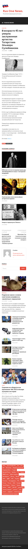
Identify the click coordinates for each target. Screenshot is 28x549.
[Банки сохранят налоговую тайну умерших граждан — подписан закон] (6, 364)
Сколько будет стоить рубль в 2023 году (18, 339)
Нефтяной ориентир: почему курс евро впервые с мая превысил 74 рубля (18, 331)
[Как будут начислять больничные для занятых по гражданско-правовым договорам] (6, 352)
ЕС (18, 472)
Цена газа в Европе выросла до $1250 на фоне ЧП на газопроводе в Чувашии (18, 431)
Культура (4, 28)
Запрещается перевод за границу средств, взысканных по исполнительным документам (19, 320)
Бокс (22, 465)
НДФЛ (8, 478)
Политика (5, 480)
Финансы (4, 292)
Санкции (19, 483)
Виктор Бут (8, 467)
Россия (9, 483)
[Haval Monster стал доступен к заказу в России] (6, 445)
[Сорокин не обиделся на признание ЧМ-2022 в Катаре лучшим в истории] (14, 384)
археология (21, 487)
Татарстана (9, 143)
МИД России (6, 474)
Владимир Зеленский (18, 467)
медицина (10, 491)
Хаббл (9, 487)
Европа (22, 472)
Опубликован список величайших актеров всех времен (12, 197)
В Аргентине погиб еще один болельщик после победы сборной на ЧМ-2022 (19, 412)
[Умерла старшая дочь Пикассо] (14, 220)
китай (20, 489)
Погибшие (17, 478)
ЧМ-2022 (14, 487)
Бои (18, 465)
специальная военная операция (10, 493)
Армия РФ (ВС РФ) (11, 465)
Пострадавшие (12, 480)
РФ (18, 480)
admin (10, 50)
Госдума (14, 470)
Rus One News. (13, 11)
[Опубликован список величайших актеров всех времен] (14, 195)
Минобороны (6, 476)
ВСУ (3, 467)
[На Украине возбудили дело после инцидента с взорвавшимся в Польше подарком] (6, 453)
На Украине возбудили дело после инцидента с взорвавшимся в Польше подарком (19, 451)
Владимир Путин (7, 470)
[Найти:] (14, 268)
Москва (12, 476)
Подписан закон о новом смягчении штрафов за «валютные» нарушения (11, 297)
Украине (19, 485)
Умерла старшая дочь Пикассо (11, 222)
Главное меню (9, 22)
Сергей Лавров (6, 485)
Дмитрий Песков (7, 472)
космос (4, 491)
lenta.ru (9, 138)
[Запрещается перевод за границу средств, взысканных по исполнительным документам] (6, 322)
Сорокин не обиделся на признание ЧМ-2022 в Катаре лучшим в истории (13, 389)
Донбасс (14, 472)
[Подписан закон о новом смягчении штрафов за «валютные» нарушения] (14, 291)
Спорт (3, 385)
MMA (4, 465)
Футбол (4, 487)
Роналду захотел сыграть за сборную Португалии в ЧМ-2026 (19, 421)
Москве (17, 476)
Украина (13, 485)
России (4, 483)
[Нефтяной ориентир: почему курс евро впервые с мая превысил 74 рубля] (6, 334)
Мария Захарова (14, 474)
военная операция (7, 489)
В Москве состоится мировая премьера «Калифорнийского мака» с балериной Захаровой (14, 171)
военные (15, 489)
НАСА (22, 476)
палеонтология (17, 491)
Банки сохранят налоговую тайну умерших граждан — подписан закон (18, 361)
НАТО (4, 478)
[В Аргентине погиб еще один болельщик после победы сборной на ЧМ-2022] (6, 414)
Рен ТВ (22, 480)
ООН (12, 478)
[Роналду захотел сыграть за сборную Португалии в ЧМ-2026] (6, 424)
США (14, 483)
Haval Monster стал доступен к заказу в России (18, 441)
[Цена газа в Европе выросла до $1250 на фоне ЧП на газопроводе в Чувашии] (6, 433)
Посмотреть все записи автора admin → (18, 255)
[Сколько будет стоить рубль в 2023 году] (6, 344)
